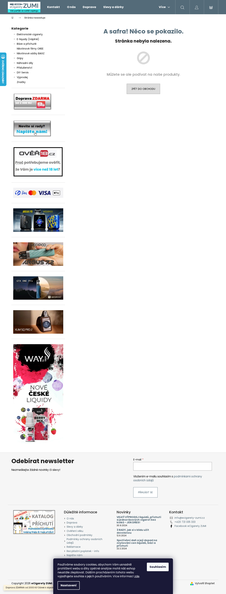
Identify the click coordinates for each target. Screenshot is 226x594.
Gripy (20, 58)
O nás (70, 518)
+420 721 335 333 (185, 522)
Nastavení (69, 585)
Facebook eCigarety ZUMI (190, 526)
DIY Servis (23, 72)
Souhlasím (158, 567)
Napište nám (75, 555)
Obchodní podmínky (79, 535)
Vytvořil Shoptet (205, 583)
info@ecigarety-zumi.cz (190, 518)
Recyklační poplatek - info (83, 551)
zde (136, 576)
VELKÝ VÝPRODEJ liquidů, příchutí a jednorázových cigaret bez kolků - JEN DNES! (139, 520)
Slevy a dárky (75, 526)
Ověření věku (75, 531)
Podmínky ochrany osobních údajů (84, 540)
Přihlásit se (145, 492)
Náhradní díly (25, 63)
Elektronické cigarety (30, 34)
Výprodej (22, 77)
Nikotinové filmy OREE (30, 48)
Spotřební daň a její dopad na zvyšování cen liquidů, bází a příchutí (137, 543)
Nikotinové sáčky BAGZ (30, 53)
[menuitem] (53, 7)
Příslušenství (24, 67)
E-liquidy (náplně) (28, 39)
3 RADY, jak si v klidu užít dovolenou (133, 531)
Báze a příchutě (26, 44)
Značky (21, 82)
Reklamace (74, 547)
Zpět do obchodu (143, 89)
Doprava (72, 522)
